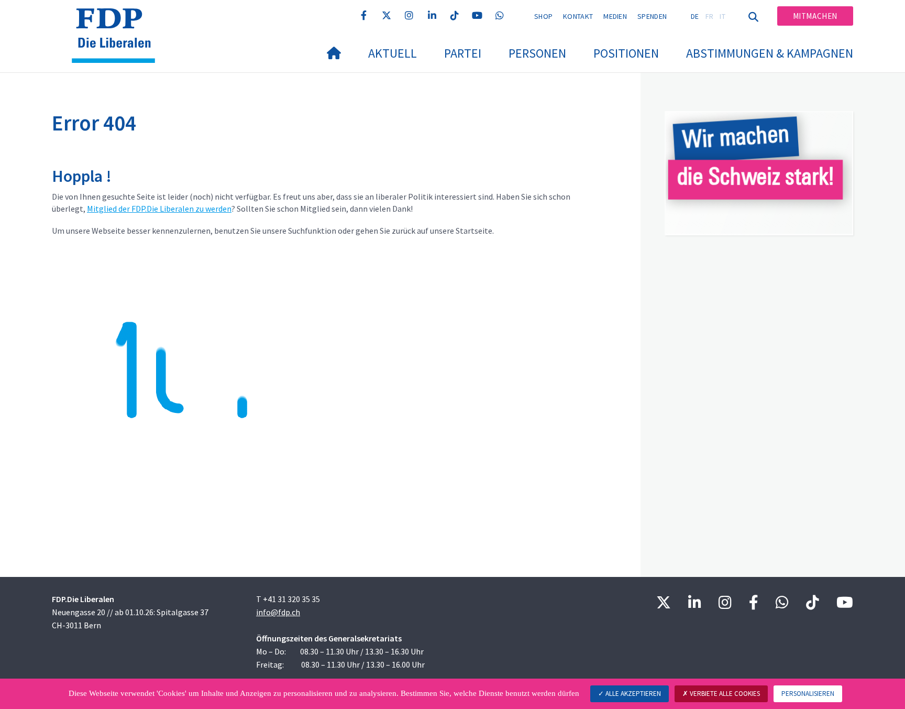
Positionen (626, 53)
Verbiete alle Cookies (724, 693)
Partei (462, 53)
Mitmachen (815, 16)
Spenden (652, 16)
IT (722, 16)
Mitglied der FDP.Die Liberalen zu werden (159, 208)
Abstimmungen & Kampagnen (769, 53)
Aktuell (392, 53)
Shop (543, 16)
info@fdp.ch (278, 612)
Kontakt (578, 16)
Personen (537, 53)
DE (695, 16)
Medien (615, 16)
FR (709, 16)
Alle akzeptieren (632, 693)
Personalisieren (807, 693)
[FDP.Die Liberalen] (117, 21)
